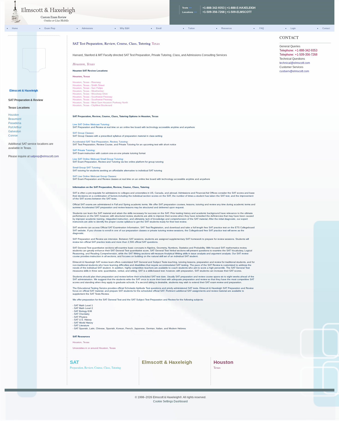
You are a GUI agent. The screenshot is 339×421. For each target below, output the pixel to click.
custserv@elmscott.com (294, 71)
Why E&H (124, 28)
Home (15, 28)
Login (293, 28)
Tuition (191, 28)
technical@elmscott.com (295, 63)
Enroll (158, 28)
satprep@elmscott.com (44, 156)
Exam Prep (50, 28)
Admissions (87, 28)
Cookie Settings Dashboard (170, 401)
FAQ (261, 28)
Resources (226, 28)
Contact (326, 28)
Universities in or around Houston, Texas (94, 348)
